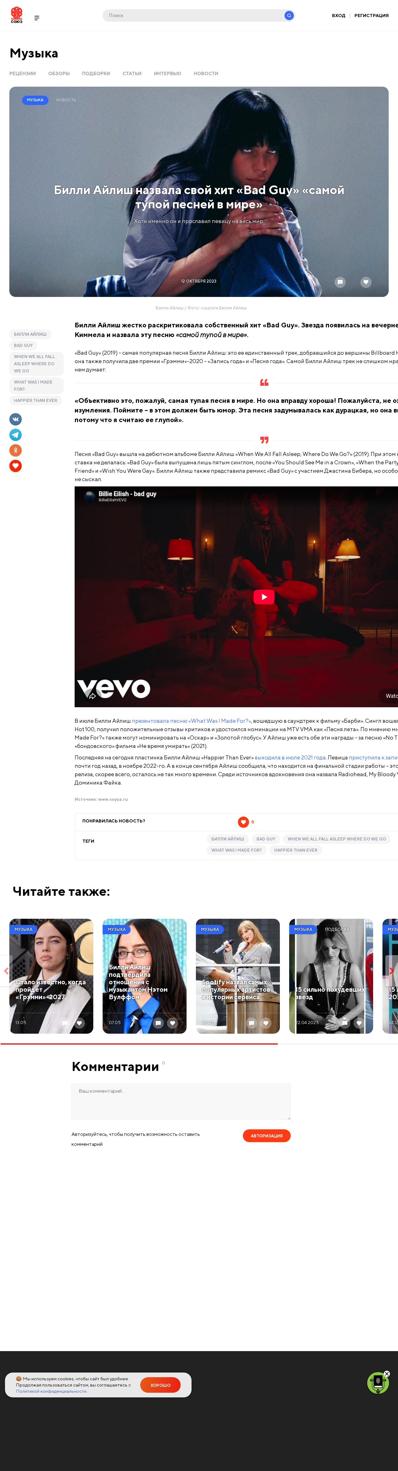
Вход (338, 15)
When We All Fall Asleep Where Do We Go (34, 363)
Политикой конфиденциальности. (51, 1391)
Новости (206, 73)
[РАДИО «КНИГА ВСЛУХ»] (378, 1382)
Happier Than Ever (35, 400)
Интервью (167, 73)
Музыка (33, 52)
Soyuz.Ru (16, 15)
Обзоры (59, 73)
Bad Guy (23, 345)
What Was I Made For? (33, 386)
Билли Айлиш (30, 334)
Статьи (132, 73)
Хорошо (160, 1385)
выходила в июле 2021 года (290, 757)
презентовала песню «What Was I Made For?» (191, 720)
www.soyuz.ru (113, 799)
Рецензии (22, 73)
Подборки (96, 73)
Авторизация (267, 1136)
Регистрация (371, 15)
